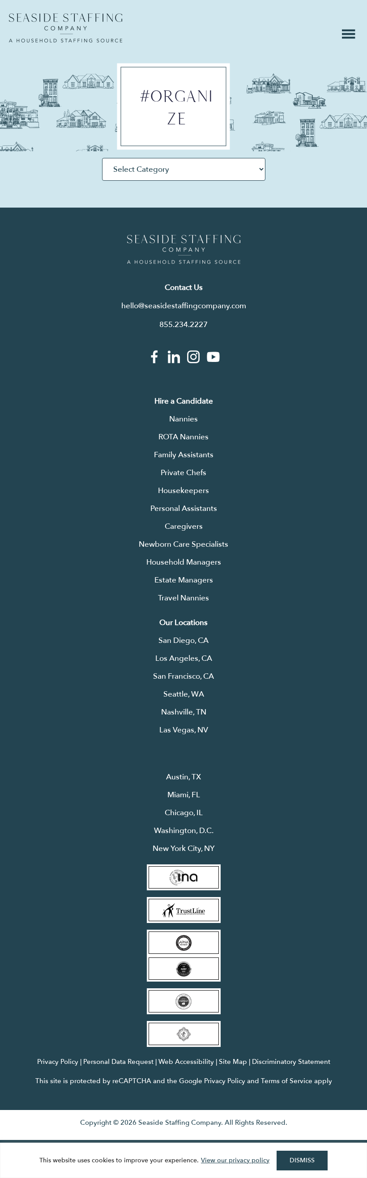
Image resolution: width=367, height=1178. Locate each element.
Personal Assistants (183, 508)
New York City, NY (184, 848)
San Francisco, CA (183, 676)
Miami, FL (183, 795)
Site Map (233, 1061)
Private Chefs (183, 473)
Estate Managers (183, 580)
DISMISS (302, 1160)
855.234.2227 (183, 324)
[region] (183, 1160)
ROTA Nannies (183, 437)
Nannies (183, 419)
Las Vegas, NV (183, 730)
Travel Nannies (183, 598)
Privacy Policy (57, 1061)
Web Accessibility (186, 1061)
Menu (348, 34)
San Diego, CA (183, 640)
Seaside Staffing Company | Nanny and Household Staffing (65, 28)
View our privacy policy (235, 1160)
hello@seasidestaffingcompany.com (183, 306)
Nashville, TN (183, 712)
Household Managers (183, 562)
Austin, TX (183, 777)
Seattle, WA (183, 694)
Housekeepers (183, 490)
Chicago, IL (184, 813)
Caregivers (184, 526)
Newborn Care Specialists (183, 544)
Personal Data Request (118, 1061)
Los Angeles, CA (183, 658)
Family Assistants (183, 455)
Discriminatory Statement (291, 1061)
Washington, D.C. (183, 830)
